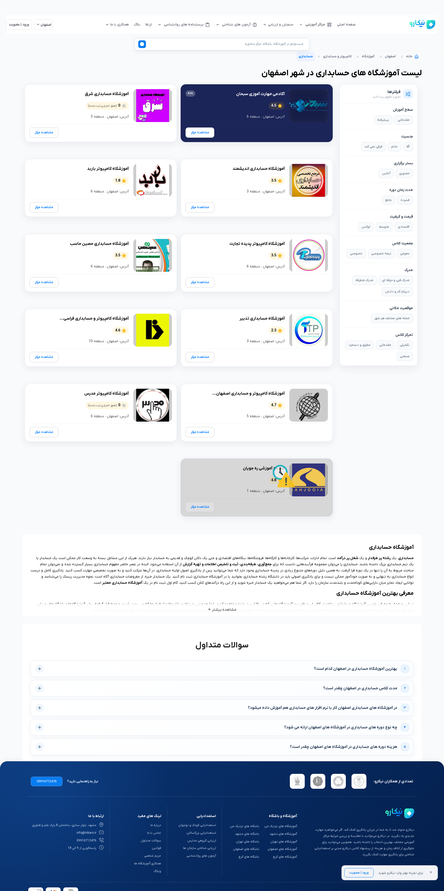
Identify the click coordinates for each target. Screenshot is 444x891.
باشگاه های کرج (248, 857)
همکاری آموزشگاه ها (147, 863)
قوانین (156, 848)
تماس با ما (154, 833)
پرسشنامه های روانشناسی (183, 24)
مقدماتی (404, 120)
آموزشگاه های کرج (285, 857)
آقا (408, 146)
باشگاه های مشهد (247, 834)
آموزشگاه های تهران (283, 842)
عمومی (405, 253)
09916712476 (47, 781)
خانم (394, 146)
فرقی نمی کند (373, 146)
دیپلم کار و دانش (397, 291)
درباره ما (155, 825)
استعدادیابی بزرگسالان (201, 833)
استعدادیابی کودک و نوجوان (197, 825)
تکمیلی (405, 345)
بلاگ (137, 24)
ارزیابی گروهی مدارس (201, 841)
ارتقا (148, 24)
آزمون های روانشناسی (201, 856)
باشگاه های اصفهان (246, 849)
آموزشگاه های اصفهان (282, 849)
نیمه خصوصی (381, 253)
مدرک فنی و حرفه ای (396, 280)
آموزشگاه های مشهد (283, 834)
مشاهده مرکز (200, 132)
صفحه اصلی (346, 24)
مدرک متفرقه (364, 280)
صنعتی (405, 356)
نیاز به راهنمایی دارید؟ (82, 781)
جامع (388, 200)
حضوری (404, 173)
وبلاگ (157, 871)
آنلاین (386, 173)
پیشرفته (383, 120)
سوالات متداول (151, 841)
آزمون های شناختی (236, 24)
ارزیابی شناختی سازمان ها (199, 848)
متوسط (384, 227)
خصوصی (356, 253)
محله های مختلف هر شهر (392, 318)
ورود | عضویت (359, 873)
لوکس (366, 227)
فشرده (405, 200)
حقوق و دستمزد (360, 345)
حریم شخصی (152, 856)
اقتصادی (404, 227)
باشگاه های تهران (247, 842)
